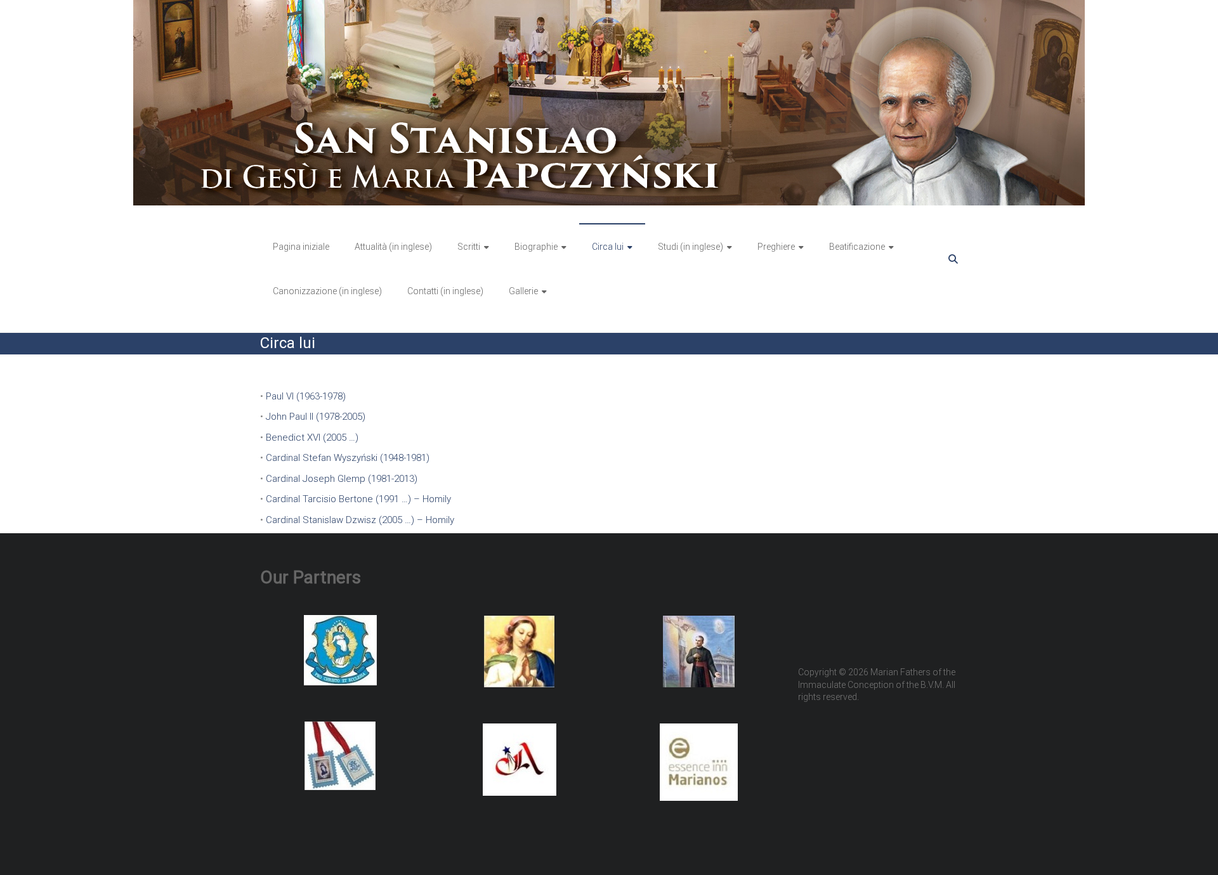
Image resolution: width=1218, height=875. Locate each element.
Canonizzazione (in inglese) (327, 291)
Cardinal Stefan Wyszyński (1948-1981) (347, 457)
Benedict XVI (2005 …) (312, 437)
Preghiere (776, 247)
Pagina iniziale (301, 247)
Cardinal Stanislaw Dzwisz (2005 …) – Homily (360, 520)
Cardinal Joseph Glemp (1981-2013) (341, 478)
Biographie (536, 247)
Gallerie (523, 291)
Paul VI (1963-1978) (306, 396)
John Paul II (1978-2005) (315, 416)
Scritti (468, 247)
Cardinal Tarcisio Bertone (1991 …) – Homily (358, 499)
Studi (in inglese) (690, 247)
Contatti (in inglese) (445, 291)
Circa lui (608, 247)
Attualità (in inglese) (393, 247)
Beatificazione (857, 247)
